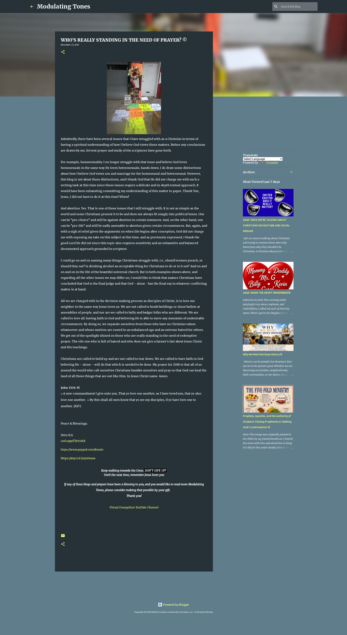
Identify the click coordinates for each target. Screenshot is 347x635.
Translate (272, 162)
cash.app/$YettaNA (73, 441)
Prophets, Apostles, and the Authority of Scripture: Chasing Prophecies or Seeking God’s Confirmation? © (267, 422)
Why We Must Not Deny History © (262, 354)
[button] (63, 52)
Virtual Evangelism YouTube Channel (134, 507)
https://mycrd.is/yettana (78, 458)
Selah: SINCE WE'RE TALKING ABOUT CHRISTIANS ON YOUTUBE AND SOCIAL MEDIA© (266, 225)
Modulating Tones (63, 6)
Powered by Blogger (175, 604)
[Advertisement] (119, 585)
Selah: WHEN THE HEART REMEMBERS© (267, 292)
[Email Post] (63, 537)
